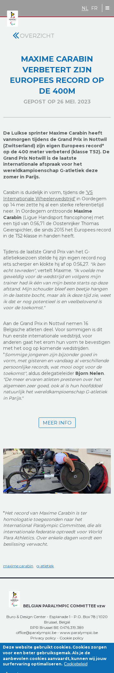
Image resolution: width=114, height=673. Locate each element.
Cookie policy (72, 638)
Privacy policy (43, 638)
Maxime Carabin (18, 565)
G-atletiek (45, 565)
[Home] (12, 19)
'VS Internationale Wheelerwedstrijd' (48, 196)
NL (85, 8)
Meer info (57, 423)
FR (94, 8)
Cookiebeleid (75, 664)
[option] (57, 471)
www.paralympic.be (79, 632)
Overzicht (37, 36)
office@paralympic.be (36, 632)
